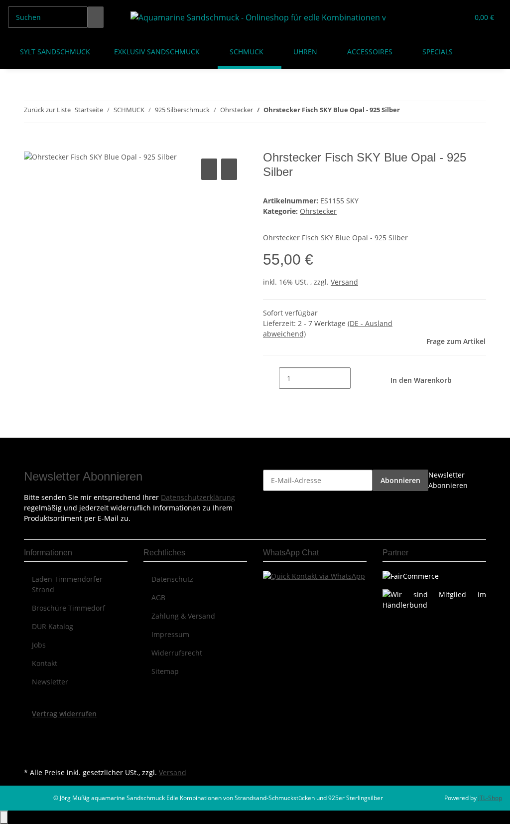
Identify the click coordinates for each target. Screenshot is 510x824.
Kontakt (44, 663)
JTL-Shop (490, 798)
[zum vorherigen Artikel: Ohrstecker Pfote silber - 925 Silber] (408, 112)
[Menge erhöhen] (359, 378)
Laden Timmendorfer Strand (67, 584)
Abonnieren (400, 480)
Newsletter (50, 681)
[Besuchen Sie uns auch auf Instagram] (32, 753)
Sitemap (165, 671)
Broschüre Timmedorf (68, 608)
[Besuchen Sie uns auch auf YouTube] (32, 742)
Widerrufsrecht (176, 653)
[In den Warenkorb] (32, 145)
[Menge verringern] (271, 378)
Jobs (39, 645)
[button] (441, 17)
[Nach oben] (4, 817)
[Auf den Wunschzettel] (229, 169)
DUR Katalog (52, 626)
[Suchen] (96, 17)
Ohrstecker (318, 211)
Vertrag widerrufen (64, 713)
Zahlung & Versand (183, 616)
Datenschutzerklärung (198, 497)
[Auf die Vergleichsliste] (209, 169)
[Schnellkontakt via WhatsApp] (314, 575)
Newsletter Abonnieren (448, 480)
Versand (344, 282)
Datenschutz (172, 579)
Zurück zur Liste (47, 109)
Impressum (170, 634)
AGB (158, 597)
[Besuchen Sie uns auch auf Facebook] (32, 730)
